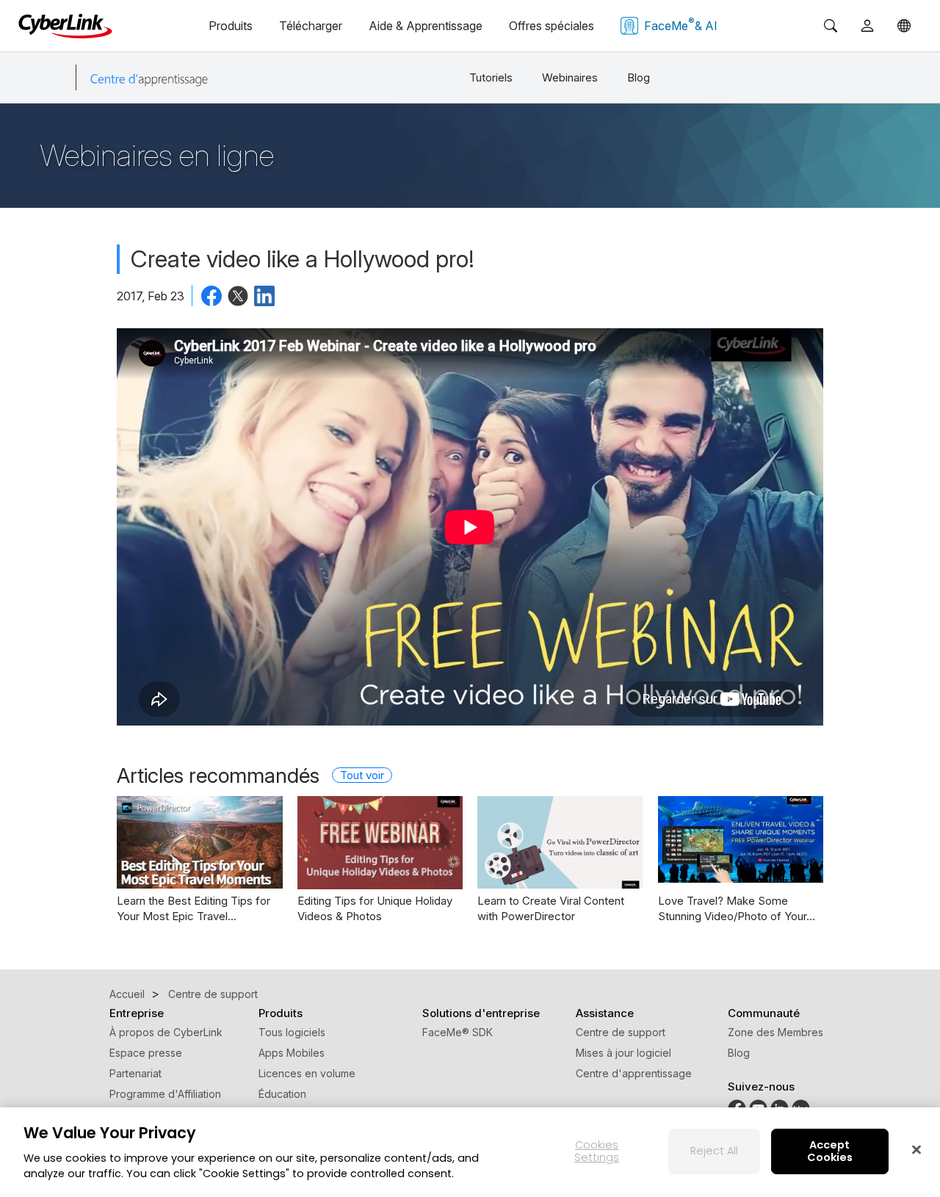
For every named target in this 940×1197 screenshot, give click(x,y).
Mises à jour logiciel (623, 1052)
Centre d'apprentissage (634, 1073)
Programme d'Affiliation (165, 1094)
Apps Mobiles (291, 1052)
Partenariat (135, 1073)
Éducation (282, 1094)
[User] (867, 25)
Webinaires (570, 77)
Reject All (714, 1150)
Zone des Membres (775, 1032)
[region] (470, 1152)
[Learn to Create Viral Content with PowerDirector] (560, 842)
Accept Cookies (830, 1151)
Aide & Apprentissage (425, 25)
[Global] (904, 25)
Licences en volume (306, 1073)
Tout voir (362, 775)
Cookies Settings (596, 1151)
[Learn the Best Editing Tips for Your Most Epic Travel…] (200, 842)
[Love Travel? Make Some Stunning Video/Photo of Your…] (741, 839)
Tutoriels (491, 77)
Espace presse (145, 1052)
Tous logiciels (291, 1032)
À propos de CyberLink (166, 1032)
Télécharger (310, 25)
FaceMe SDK (457, 1032)
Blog (638, 77)
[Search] (830, 25)
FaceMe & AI (680, 24)
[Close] (916, 1149)
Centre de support (620, 1032)
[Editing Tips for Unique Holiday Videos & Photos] (380, 842)
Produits (231, 25)
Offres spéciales (551, 25)
